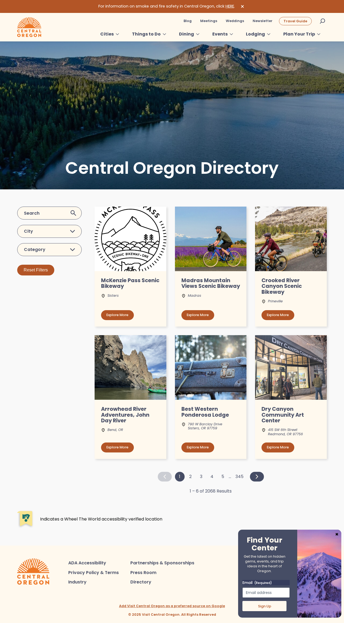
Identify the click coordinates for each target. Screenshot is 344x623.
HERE (229, 6)
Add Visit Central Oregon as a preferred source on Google (172, 606)
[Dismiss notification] (242, 6)
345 (239, 476)
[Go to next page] (257, 477)
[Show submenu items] (117, 34)
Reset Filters (36, 270)
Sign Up (264, 606)
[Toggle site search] (322, 21)
